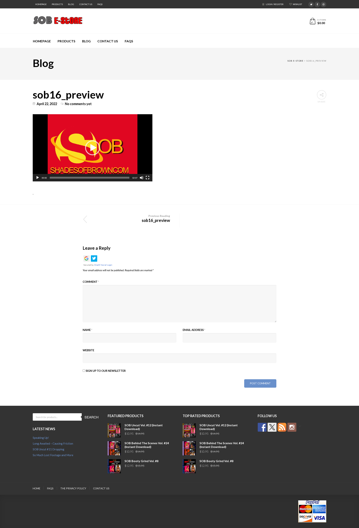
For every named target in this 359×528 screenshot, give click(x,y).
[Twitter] (311, 4)
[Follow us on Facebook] (262, 427)
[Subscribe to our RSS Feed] (281, 427)
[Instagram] (323, 4)
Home (36, 488)
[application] (92, 147)
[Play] (37, 178)
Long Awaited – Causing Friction (53, 443)
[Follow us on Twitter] (272, 427)
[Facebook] (317, 4)
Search (92, 417)
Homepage (41, 4)
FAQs (99, 4)
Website (88, 350)
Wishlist (297, 4)
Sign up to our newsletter (105, 370)
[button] (92, 147)
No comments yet (78, 103)
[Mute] (141, 178)
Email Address (194, 329)
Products (57, 4)
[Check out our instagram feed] (291, 427)
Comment (91, 281)
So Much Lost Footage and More (53, 455)
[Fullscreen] (147, 178)
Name (87, 329)
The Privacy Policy (73, 488)
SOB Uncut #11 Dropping (48, 449)
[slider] (89, 178)
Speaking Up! (41, 437)
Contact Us (85, 4)
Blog (71, 4)
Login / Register (274, 4)
